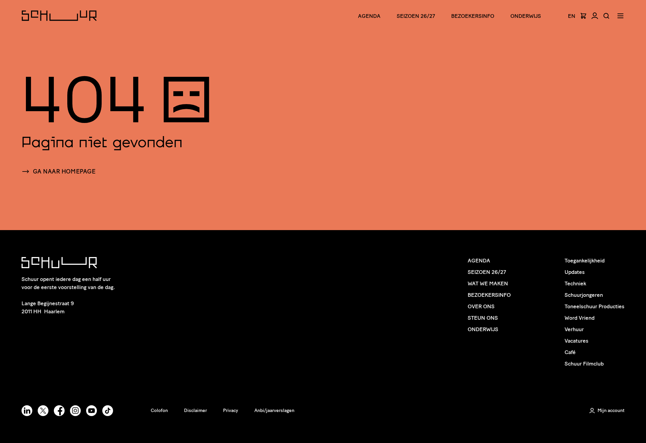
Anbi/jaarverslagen (274, 410)
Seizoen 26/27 (416, 16)
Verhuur (574, 329)
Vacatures (576, 341)
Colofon (159, 410)
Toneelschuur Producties (594, 306)
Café (570, 352)
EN (571, 16)
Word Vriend (580, 318)
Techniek (575, 283)
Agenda (369, 16)
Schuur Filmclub (584, 363)
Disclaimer (195, 410)
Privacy (230, 410)
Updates (575, 272)
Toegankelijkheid (585, 260)
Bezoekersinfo (489, 295)
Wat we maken (488, 283)
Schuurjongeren (584, 295)
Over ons (481, 306)
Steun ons (483, 318)
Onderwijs (525, 16)
